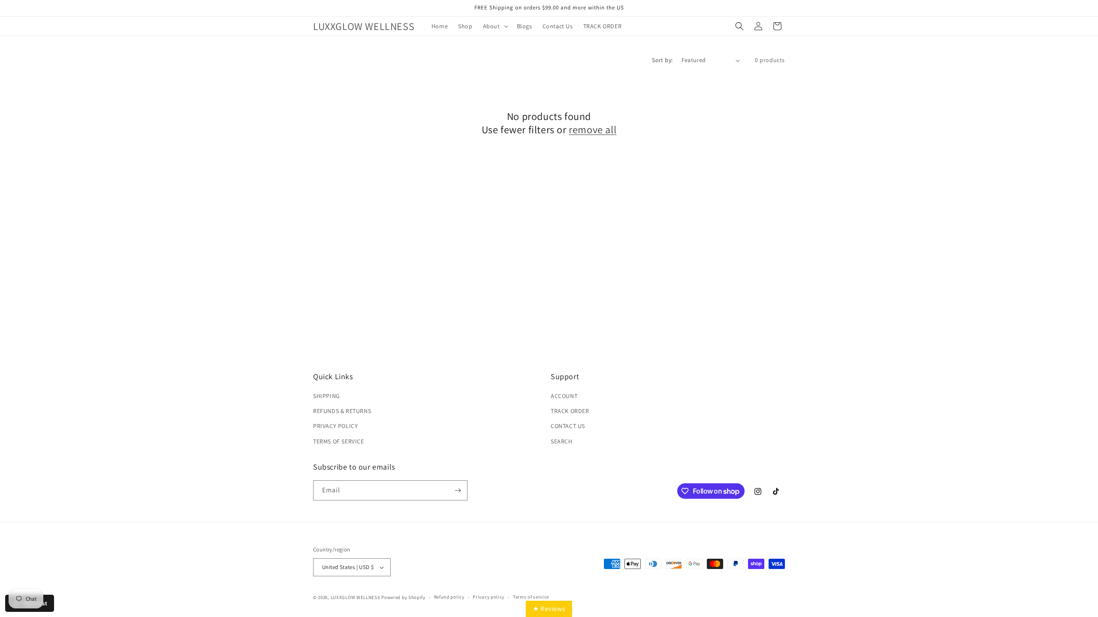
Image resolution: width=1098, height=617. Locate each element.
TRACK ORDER (570, 411)
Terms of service (531, 597)
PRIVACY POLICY (335, 426)
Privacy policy (488, 597)
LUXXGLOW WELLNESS (355, 597)
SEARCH (562, 441)
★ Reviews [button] (549, 608)
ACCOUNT (564, 396)
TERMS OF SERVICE (338, 441)
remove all (592, 129)
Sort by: (662, 60)
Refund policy (449, 597)
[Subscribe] (457, 490)
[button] (495, 26)
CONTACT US (568, 426)
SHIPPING (326, 396)
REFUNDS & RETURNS (342, 411)
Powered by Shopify (403, 597)
